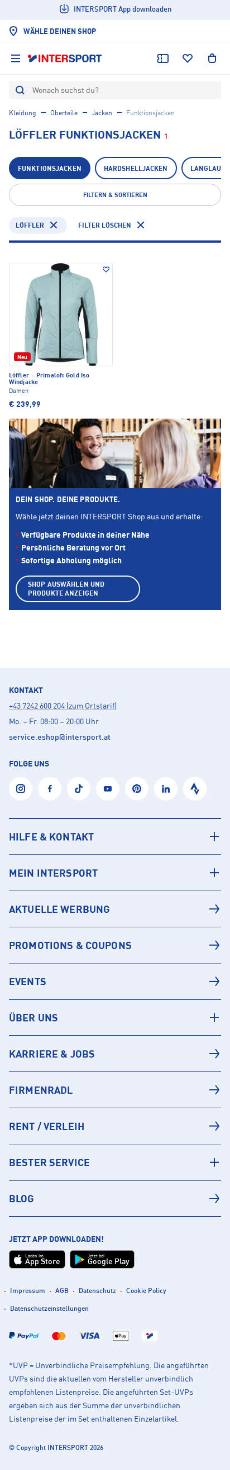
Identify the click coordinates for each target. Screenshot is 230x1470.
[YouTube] (107, 788)
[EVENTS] (115, 981)
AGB (62, 1290)
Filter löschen (104, 225)
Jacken (102, 113)
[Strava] (195, 788)
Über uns (33, 1017)
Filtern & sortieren (115, 195)
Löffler (30, 225)
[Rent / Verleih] (115, 1126)
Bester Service (49, 1162)
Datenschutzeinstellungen (49, 1308)
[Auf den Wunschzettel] (106, 269)
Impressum (27, 1290)
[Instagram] (20, 788)
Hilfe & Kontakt (51, 836)
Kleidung (22, 113)
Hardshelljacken (136, 168)
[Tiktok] (78, 788)
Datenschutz (97, 1290)
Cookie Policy (146, 1290)
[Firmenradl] (115, 1090)
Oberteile (64, 113)
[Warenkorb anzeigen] (212, 58)
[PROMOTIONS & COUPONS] (115, 945)
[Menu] (15, 58)
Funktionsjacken (50, 168)
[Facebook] (49, 788)
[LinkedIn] (166, 788)
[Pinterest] (136, 788)
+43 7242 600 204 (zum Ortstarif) (63, 705)
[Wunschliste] (187, 58)
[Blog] (115, 1198)
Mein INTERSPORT (53, 873)
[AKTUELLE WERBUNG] (115, 909)
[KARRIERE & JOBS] (115, 1053)
